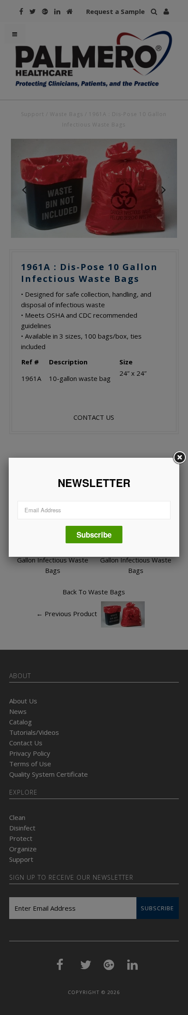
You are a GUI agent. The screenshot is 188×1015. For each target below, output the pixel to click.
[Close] (179, 458)
